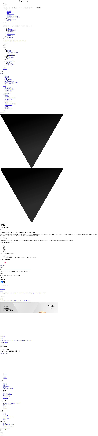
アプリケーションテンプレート (13, 17)
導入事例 (4, 405)
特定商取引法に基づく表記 (8, 424)
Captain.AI (9, 11)
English (1, 73)
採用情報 (9, 51)
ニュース (9, 58)
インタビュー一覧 (4, 342)
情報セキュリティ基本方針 (10, 103)
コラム (8, 62)
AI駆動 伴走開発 (8, 90)
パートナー (9, 53)
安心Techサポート (10, 31)
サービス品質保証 (11, 55)
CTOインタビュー (11, 64)
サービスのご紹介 (11, 34)
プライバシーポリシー (7, 425)
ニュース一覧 (5, 415)
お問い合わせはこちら (5, 353)
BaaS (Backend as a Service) (12, 16)
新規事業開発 (10, 35)
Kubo (8, 13)
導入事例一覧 (10, 37)
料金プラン (9, 20)
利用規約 (4, 423)
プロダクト (5, 75)
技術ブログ (9, 63)
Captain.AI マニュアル (11, 19)
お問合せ (4, 67)
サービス (4, 86)
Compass (9, 15)
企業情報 (4, 94)
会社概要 (9, 50)
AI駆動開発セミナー (11, 29)
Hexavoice (9, 12)
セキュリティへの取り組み (12, 52)
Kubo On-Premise (10, 14)
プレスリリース (10, 57)
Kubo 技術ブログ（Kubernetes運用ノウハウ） (12, 403)
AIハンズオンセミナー (11, 30)
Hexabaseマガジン (10, 61)
